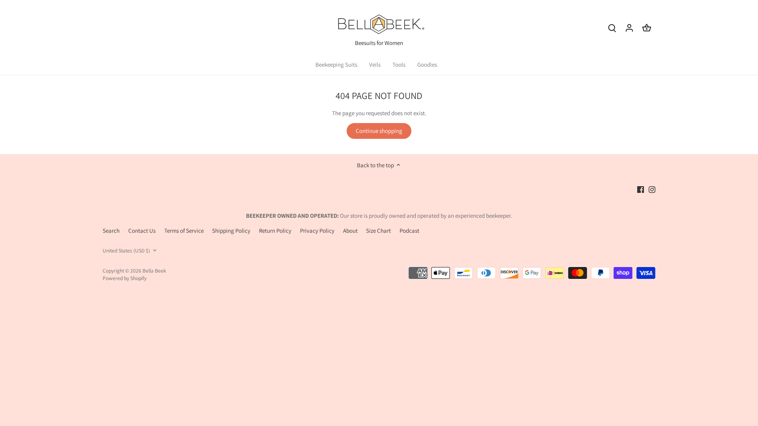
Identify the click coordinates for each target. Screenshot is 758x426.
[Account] (629, 27)
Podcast (409, 230)
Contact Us (142, 230)
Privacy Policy (317, 230)
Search (111, 230)
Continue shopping (379, 131)
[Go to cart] (646, 27)
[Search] (612, 27)
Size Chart (378, 230)
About (350, 230)
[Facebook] (640, 189)
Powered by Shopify (124, 278)
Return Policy (275, 230)
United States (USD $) (126, 250)
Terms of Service (184, 230)
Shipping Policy (231, 230)
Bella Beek (154, 270)
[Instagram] (652, 189)
